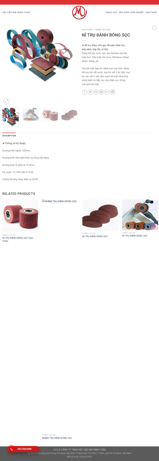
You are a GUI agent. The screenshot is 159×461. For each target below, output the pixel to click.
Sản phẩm (151, 12)
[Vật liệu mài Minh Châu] (79, 12)
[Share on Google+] (107, 92)
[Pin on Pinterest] (101, 92)
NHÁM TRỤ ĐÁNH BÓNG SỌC (57, 438)
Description (9, 136)
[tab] (9, 136)
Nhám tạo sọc (102, 29)
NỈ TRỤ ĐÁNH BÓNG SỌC (95, 236)
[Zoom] (6, 101)
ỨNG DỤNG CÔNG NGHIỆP (131, 12)
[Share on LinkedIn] (112, 92)
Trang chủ (111, 12)
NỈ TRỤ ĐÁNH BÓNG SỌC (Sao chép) (17, 239)
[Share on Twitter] (90, 92)
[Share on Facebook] (84, 92)
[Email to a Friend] (95, 92)
